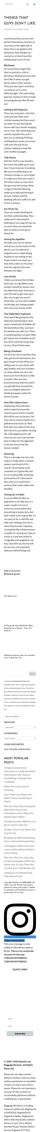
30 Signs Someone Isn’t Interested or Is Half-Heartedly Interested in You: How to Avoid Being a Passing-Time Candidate (19, 774)
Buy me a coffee (12, 716)
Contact (20, 981)
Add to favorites (12, 570)
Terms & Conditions (20, 987)
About (20, 975)
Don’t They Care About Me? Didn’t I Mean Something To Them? (18, 798)
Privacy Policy (20, 993)
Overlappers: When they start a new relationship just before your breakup (19, 849)
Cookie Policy (20, 1000)
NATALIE (9, 29)
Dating (26, 29)
